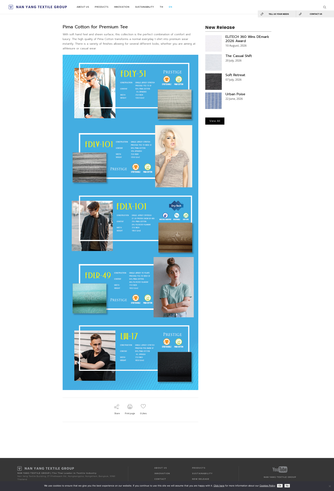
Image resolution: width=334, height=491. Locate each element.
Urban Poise (235, 94)
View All (214, 121)
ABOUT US (160, 468)
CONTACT (160, 479)
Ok (279, 485)
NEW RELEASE (200, 479)
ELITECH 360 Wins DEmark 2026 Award (247, 38)
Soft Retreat (235, 75)
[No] (329, 486)
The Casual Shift (238, 55)
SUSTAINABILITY (202, 473)
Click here (219, 485)
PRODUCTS (198, 468)
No (287, 485)
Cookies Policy (267, 485)
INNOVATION (162, 473)
